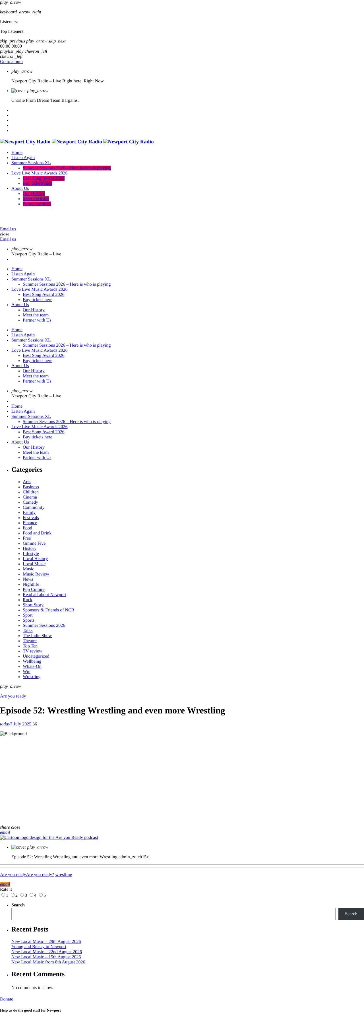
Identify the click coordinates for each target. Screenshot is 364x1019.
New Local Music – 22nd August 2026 (46, 951)
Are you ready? (40, 874)
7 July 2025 (16, 724)
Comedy (30, 502)
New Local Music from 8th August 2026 (48, 962)
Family (29, 512)
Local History (35, 558)
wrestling (63, 874)
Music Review (36, 574)
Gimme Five (34, 543)
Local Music (34, 564)
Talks (27, 630)
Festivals (31, 517)
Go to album (11, 61)
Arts (27, 481)
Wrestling (31, 676)
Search (18, 905)
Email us (8, 229)
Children (31, 492)
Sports (28, 620)
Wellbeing (32, 661)
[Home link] (77, 142)
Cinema (30, 497)
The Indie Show (37, 635)
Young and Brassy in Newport (38, 946)
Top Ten (30, 646)
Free (27, 538)
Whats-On (32, 666)
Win (26, 671)
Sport (28, 615)
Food (27, 528)
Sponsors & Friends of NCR (48, 610)
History (29, 548)
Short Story (33, 605)
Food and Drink (37, 533)
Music (28, 569)
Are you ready (13, 696)
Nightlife (31, 584)
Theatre (30, 640)
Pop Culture (34, 589)
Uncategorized (36, 656)
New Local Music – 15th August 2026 (46, 957)
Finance (30, 522)
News (28, 579)
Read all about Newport (44, 594)
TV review (32, 651)
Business (31, 487)
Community (33, 507)
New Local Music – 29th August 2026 (46, 941)
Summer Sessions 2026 (44, 625)
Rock (27, 599)
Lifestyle (31, 553)
